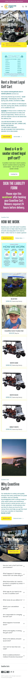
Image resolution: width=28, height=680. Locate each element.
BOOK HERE (17, 136)
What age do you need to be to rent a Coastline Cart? (12, 592)
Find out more (17, 518)
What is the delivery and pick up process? (12, 640)
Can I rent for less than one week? (11, 648)
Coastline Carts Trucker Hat (14, 331)
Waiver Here (18, 238)
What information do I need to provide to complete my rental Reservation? (13, 583)
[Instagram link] (13, 672)
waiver (7, 197)
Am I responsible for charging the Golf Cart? (12, 615)
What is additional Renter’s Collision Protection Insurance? (13, 656)
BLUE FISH (14, 299)
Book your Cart (14, 552)
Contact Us (14, 174)
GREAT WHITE (14, 427)
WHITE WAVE (14, 395)
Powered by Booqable (6, 677)
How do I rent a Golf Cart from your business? (12, 566)
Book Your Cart (7, 238)
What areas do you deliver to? (12, 600)
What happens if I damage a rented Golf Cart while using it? (13, 574)
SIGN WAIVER (6, 137)
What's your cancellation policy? (11, 607)
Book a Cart (6, 518)
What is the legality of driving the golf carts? (12, 632)
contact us (14, 94)
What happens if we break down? (11, 623)
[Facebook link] (11, 672)
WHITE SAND (14, 363)
